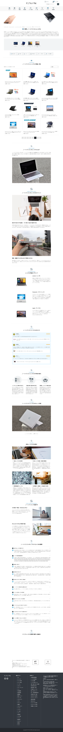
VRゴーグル (19, 697)
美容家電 (18, 714)
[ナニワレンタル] (31, 4)
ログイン (47, 1)
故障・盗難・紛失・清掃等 (35, 684)
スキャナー (19, 685)
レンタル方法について (34, 682)
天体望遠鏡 (19, 690)
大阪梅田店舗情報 (34, 677)
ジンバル (18, 707)
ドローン (18, 712)
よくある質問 (33, 680)
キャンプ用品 (19, 682)
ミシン (18, 689)
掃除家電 (18, 719)
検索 (58, 4)
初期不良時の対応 (34, 685)
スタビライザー (19, 699)
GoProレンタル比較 (34, 702)
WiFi (18, 677)
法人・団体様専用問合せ (35, 692)
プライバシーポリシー (34, 697)
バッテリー (19, 709)
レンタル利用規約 (34, 679)
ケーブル (18, 684)
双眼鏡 (18, 704)
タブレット (19, 702)
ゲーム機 (18, 711)
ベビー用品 (19, 716)
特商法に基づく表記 (34, 694)
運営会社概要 (33, 699)
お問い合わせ (48, 663)
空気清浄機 (19, 692)
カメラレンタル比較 (34, 704)
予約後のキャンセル (34, 689)
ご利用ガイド (32, 675)
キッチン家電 (19, 680)
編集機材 (18, 694)
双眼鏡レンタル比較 (34, 706)
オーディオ (19, 679)
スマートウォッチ (20, 687)
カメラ (18, 724)
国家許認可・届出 (34, 687)
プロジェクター (19, 706)
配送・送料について (34, 690)
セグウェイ (19, 721)
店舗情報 (35, 663)
